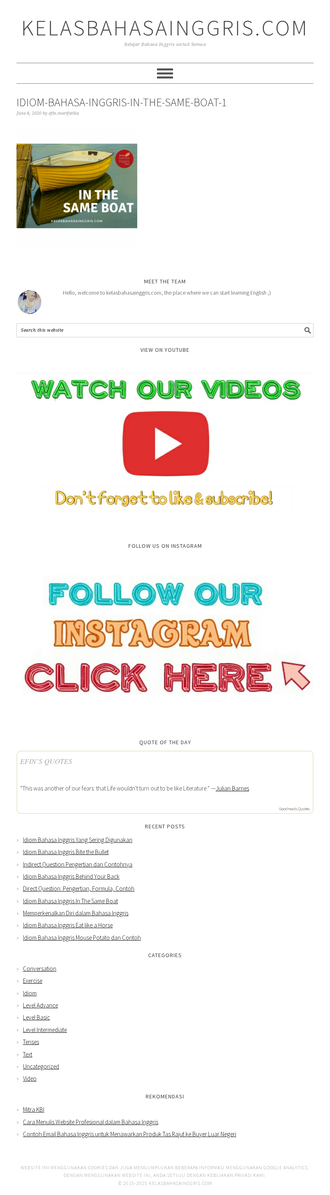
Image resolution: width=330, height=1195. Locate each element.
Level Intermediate (45, 1030)
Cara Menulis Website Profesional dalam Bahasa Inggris (90, 1122)
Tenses (31, 1042)
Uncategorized (41, 1066)
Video (30, 1078)
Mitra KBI (33, 1109)
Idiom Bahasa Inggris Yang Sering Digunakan (77, 840)
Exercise (32, 980)
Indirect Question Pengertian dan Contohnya (77, 864)
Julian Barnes (232, 788)
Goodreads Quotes (294, 808)
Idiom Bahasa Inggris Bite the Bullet (66, 852)
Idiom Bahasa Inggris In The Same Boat (70, 901)
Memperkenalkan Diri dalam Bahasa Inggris (75, 913)
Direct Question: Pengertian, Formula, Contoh (78, 888)
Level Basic (36, 1017)
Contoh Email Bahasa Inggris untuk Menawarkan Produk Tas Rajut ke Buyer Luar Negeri (129, 1134)
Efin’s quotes (46, 761)
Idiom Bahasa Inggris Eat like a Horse (68, 925)
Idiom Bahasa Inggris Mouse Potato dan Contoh (82, 937)
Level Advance (40, 1005)
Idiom (30, 993)
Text (27, 1054)
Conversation (39, 968)
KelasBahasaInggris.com (165, 27)
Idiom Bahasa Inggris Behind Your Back (71, 876)
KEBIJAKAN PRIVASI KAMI (236, 1175)
